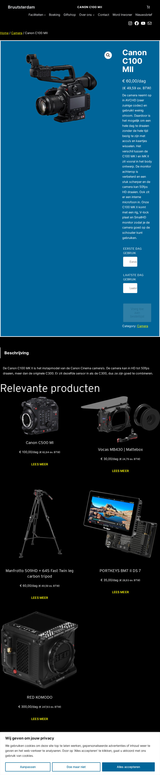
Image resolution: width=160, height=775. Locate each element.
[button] (108, 55)
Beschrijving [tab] (16, 352)
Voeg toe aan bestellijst (137, 312)
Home (4, 33)
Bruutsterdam (21, 7)
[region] (80, 753)
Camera (16, 33)
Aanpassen (28, 767)
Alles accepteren (128, 767)
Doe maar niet (76, 767)
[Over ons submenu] (94, 15)
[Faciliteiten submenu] (45, 15)
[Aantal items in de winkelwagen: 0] (148, 7)
